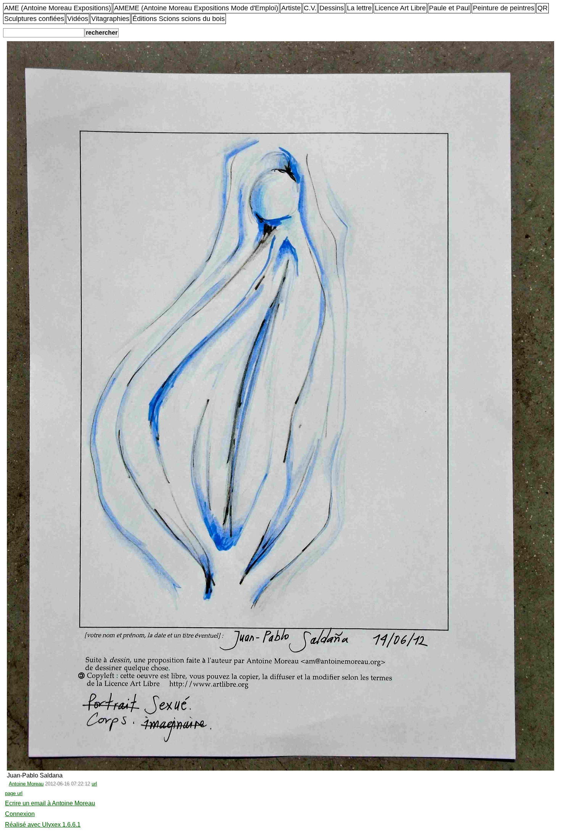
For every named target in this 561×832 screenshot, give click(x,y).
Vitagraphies (110, 19)
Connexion (20, 814)
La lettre (359, 8)
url (94, 784)
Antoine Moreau (26, 784)
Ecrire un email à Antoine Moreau (50, 803)
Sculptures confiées (34, 19)
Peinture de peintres (503, 8)
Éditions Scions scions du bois (178, 19)
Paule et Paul (449, 8)
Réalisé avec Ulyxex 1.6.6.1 (43, 824)
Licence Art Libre (400, 8)
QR (542, 8)
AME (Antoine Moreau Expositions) (57, 8)
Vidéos (77, 19)
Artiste (291, 8)
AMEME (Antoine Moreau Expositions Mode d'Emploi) (196, 8)
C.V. (310, 8)
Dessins (331, 8)
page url (14, 793)
